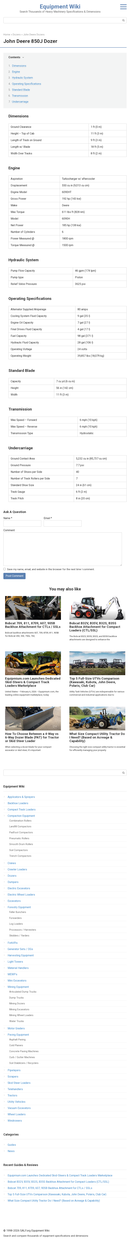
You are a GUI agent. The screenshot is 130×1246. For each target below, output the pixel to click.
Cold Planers (16, 1045)
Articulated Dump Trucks (22, 991)
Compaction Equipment (21, 815)
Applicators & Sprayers (21, 797)
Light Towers (15, 961)
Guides (12, 1144)
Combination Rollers (20, 820)
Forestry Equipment (19, 907)
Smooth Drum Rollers (21, 844)
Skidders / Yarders (19, 935)
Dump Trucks (16, 997)
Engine (16, 71)
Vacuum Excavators (19, 1108)
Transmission (20, 95)
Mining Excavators (19, 1009)
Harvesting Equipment (21, 955)
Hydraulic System (22, 77)
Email (48, 518)
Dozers (12, 875)
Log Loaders (16, 923)
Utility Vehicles (16, 1101)
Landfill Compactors (20, 826)
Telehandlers (15, 1089)
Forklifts (13, 942)
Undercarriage (20, 101)
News (11, 1151)
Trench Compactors (20, 856)
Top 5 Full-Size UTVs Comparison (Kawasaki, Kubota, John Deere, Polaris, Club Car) (94, 682)
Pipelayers (14, 1070)
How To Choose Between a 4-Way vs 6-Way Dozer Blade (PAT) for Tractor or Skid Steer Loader (32, 737)
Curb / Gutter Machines (22, 1057)
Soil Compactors (18, 850)
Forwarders (15, 918)
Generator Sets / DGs (20, 949)
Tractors (12, 1095)
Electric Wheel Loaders (21, 894)
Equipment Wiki (60, 6)
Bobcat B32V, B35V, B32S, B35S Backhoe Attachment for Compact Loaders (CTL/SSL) (94, 626)
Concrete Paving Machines (24, 1051)
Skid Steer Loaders (19, 1082)
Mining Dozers (17, 1003)
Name (7, 518)
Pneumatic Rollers (19, 838)
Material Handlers (18, 968)
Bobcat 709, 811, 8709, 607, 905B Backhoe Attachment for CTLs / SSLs (32, 625)
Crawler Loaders (17, 869)
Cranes (12, 863)
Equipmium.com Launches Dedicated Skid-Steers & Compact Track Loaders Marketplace (32, 682)
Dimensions (19, 65)
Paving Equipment (18, 1034)
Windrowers (15, 1120)
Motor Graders (16, 1028)
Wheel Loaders (17, 1114)
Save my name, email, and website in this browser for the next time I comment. (50, 569)
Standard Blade (21, 89)
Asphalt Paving (17, 1039)
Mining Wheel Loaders (21, 1015)
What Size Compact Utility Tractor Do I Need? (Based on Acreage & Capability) (97, 737)
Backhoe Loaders (18, 803)
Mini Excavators (17, 980)
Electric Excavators (19, 888)
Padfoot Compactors (21, 832)
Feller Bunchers (17, 912)
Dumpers (13, 882)
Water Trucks (16, 1021)
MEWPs (12, 974)
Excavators (14, 901)
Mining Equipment (18, 986)
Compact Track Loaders (22, 809)
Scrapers (13, 1076)
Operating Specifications (26, 83)
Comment (9, 530)
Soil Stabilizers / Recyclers (23, 1063)
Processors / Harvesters (22, 929)
